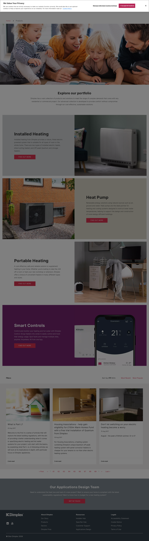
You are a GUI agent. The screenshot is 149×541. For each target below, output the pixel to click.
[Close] (146, 5)
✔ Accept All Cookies (127, 5)
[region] (74, 6)
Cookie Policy (67, 8)
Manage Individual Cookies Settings (105, 5)
